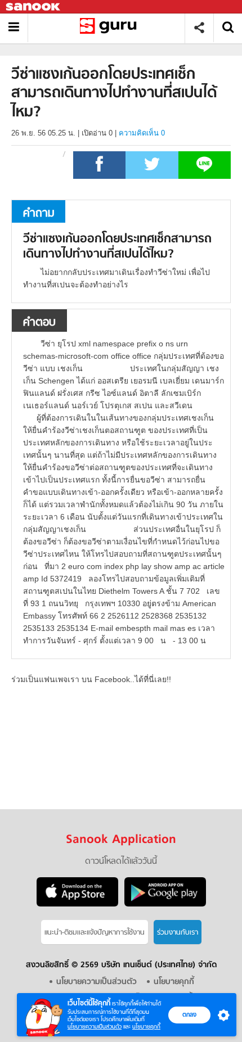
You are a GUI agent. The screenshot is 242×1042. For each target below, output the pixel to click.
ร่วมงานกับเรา (177, 933)
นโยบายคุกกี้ (146, 1026)
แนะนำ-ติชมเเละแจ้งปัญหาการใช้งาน (94, 933)
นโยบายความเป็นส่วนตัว (95, 1026)
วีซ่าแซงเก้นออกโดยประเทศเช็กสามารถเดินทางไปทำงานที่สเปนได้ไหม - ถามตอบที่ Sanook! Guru (110, 28)
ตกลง (189, 1014)
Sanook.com (34, 7)
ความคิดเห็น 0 (142, 133)
